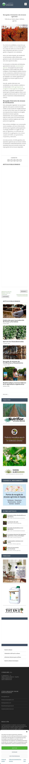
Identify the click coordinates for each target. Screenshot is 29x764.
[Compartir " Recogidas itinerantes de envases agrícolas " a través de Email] (20, 160)
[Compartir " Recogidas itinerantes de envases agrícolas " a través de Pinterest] (14, 160)
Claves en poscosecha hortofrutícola (13, 548)
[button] (27, 731)
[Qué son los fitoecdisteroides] (14, 332)
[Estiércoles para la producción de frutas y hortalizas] (14, 311)
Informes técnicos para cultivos (12, 657)
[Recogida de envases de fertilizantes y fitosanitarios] (14, 352)
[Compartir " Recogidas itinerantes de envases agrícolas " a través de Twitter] (11, 160)
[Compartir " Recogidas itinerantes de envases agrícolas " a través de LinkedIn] (17, 160)
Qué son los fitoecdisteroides (13, 341)
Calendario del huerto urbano (12, 653)
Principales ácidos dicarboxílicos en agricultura (16, 516)
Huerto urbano (15, 19)
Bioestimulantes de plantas (19, 518)
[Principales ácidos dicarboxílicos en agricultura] (5, 516)
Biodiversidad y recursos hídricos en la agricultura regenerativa (14, 383)
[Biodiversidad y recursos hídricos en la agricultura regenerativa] (14, 374)
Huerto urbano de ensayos (11, 660)
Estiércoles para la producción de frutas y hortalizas (13, 321)
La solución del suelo (12, 522)
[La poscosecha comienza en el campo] (5, 542)
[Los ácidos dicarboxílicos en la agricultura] (5, 529)
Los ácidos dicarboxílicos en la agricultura (15, 528)
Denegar (14, 752)
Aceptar (14, 748)
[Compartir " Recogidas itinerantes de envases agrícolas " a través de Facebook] (8, 160)
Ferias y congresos (17, 537)
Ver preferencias (14, 756)
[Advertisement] (14, 226)
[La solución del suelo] (5, 523)
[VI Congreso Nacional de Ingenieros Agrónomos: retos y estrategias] (5, 535)
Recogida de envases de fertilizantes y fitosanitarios (13, 362)
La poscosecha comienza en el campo (15, 541)
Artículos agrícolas (17, 523)
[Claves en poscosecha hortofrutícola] (5, 548)
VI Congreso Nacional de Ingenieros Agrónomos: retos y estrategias (16, 535)
